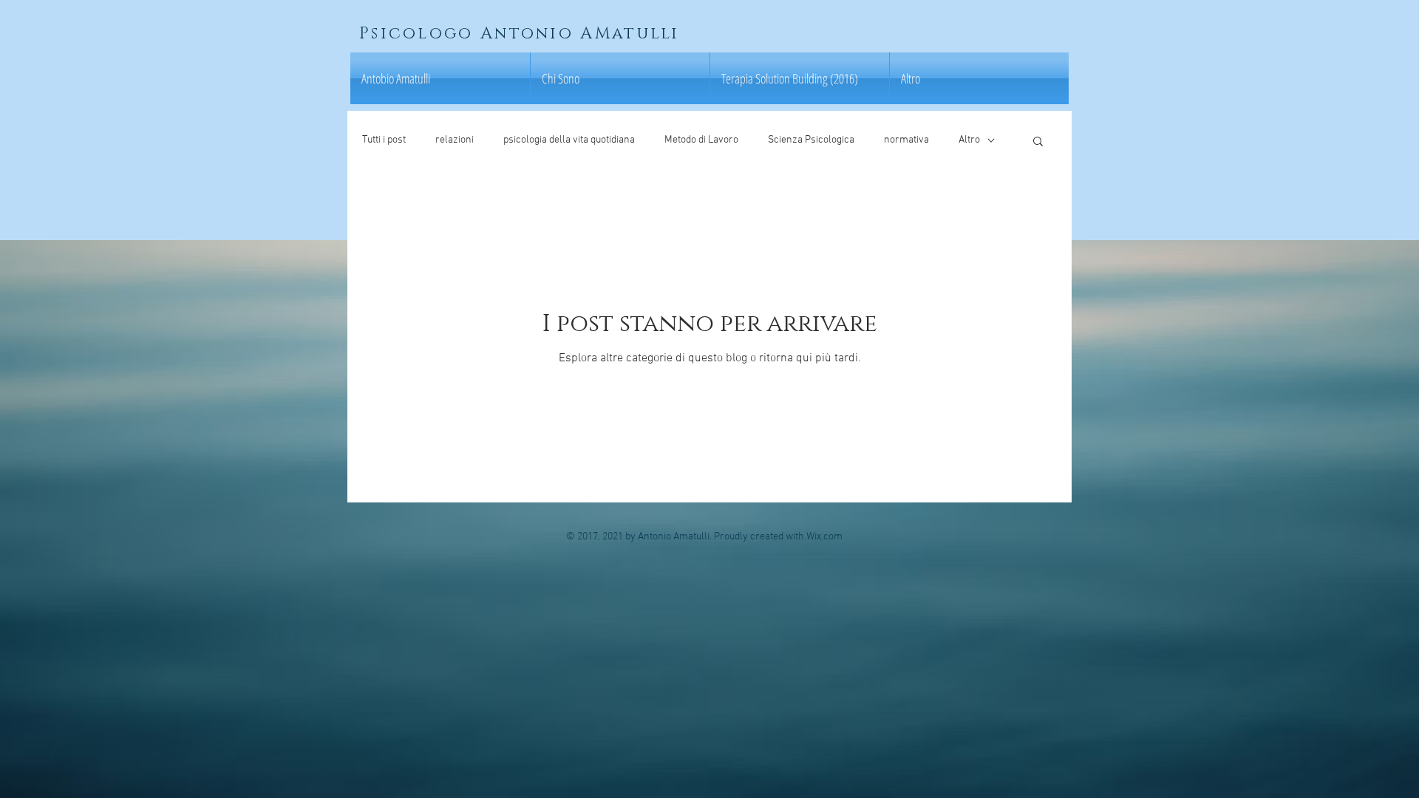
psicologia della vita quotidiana (569, 140)
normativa (906, 140)
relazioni (454, 140)
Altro (969, 140)
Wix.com (824, 537)
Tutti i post (384, 140)
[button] (1038, 142)
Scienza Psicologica (811, 140)
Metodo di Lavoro (701, 140)
